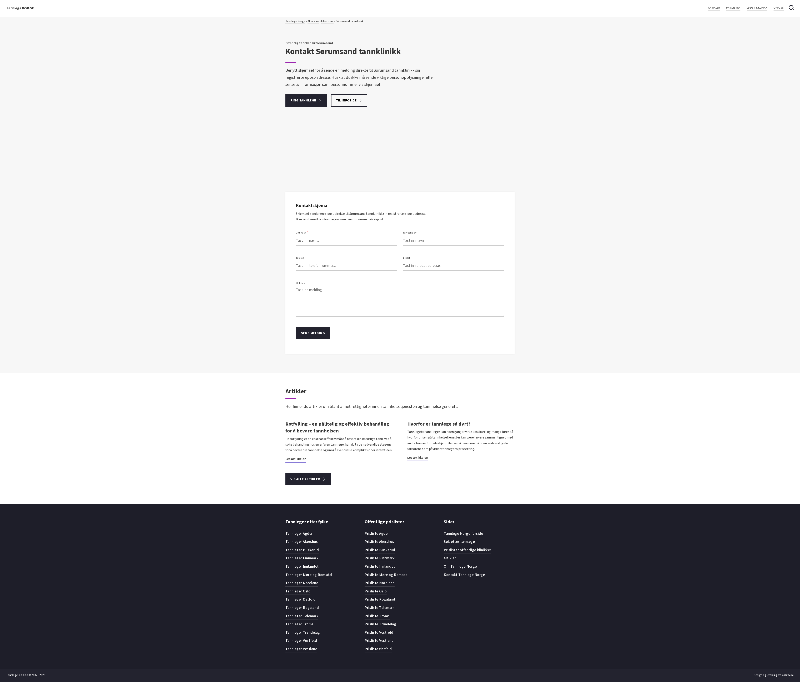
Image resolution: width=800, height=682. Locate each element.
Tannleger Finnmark (301, 558)
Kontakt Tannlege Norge (464, 574)
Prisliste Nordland (380, 583)
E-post (406, 258)
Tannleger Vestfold (301, 640)
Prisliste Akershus (379, 541)
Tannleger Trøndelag (302, 632)
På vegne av (409, 233)
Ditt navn (301, 233)
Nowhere (787, 675)
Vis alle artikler (305, 479)
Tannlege (20, 8)
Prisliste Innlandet (380, 566)
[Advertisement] (400, 161)
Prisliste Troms (377, 616)
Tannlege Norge (295, 21)
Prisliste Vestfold (379, 632)
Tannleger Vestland (301, 649)
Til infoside (346, 100)
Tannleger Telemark (301, 616)
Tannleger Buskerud (302, 550)
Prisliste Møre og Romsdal (387, 574)
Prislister (733, 8)
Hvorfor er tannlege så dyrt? (438, 424)
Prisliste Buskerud (380, 550)
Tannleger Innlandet (302, 566)
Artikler (714, 8)
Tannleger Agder (299, 533)
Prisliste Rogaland (380, 599)
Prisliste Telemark (380, 607)
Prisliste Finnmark (380, 558)
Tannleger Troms (299, 624)
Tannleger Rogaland (302, 607)
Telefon (300, 258)
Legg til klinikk (757, 8)
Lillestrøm (327, 21)
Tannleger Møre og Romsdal (308, 574)
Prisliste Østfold (378, 649)
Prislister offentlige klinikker (467, 550)
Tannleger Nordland (301, 583)
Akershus (313, 21)
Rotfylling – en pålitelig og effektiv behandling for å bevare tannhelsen (337, 427)
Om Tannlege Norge (460, 566)
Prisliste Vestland (379, 640)
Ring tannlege (303, 100)
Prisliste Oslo (376, 591)
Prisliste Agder (377, 533)
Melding (300, 283)
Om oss (779, 8)
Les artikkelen (295, 459)
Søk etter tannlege (459, 541)
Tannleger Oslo (297, 591)
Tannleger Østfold (300, 599)
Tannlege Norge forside (463, 533)
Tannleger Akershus (301, 541)
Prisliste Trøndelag (380, 624)
